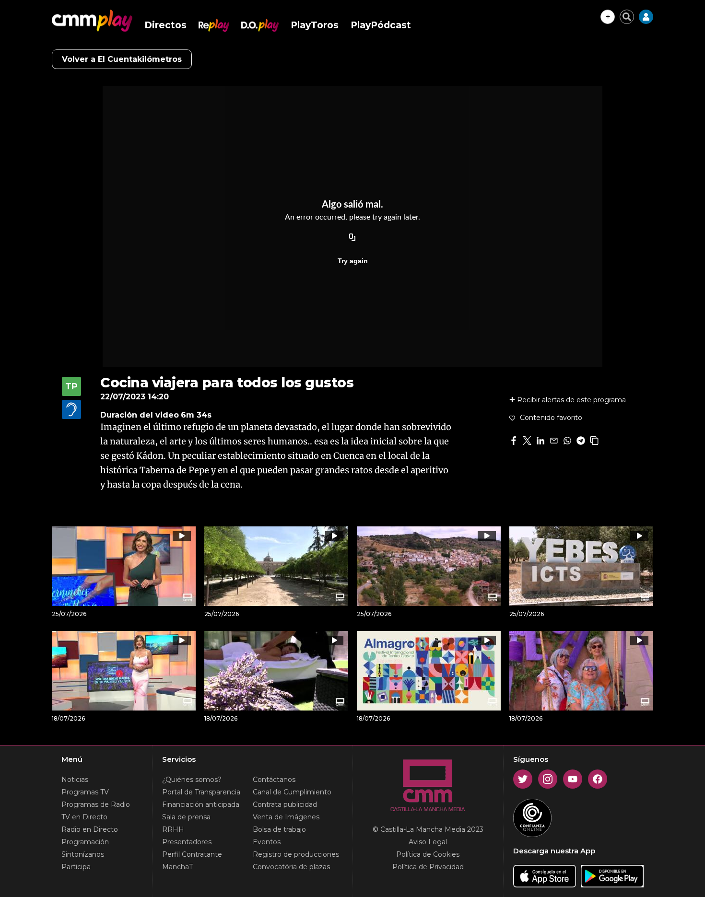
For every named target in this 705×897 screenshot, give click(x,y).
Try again (353, 261)
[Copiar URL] (352, 237)
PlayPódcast (381, 25)
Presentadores (187, 842)
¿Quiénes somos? (192, 779)
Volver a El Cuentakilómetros (122, 59)
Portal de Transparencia (201, 792)
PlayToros (315, 25)
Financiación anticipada (200, 804)
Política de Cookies (427, 854)
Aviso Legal (428, 842)
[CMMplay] (92, 21)
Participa (76, 866)
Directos (165, 25)
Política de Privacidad (428, 866)
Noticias (74, 779)
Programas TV (85, 792)
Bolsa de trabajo (279, 829)
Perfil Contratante (192, 854)
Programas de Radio (95, 804)
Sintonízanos (82, 854)
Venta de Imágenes (286, 817)
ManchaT (177, 866)
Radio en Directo (89, 829)
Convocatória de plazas (291, 866)
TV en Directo (84, 817)
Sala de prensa (186, 817)
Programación (85, 842)
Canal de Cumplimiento (292, 792)
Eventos (267, 842)
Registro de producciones (296, 854)
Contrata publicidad (285, 804)
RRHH (173, 829)
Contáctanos (274, 779)
